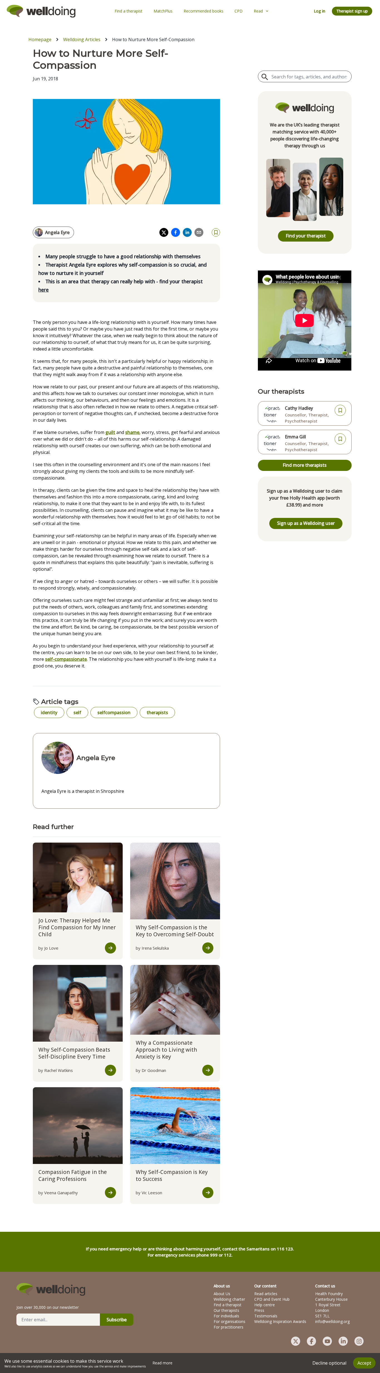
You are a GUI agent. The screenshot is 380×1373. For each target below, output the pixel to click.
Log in (319, 11)
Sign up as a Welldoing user (306, 523)
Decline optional (329, 1363)
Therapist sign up (352, 11)
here (43, 289)
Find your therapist (306, 236)
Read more (162, 1362)
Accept (364, 1363)
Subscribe (117, 1320)
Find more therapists (305, 465)
